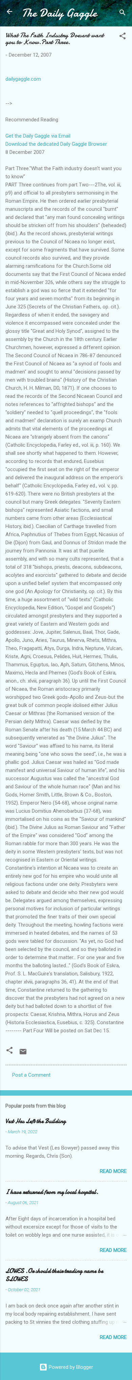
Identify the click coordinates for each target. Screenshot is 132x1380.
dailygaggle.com (23, 79)
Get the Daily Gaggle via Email (37, 136)
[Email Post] (23, 1054)
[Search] (122, 13)
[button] (122, 37)
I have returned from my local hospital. (51, 1192)
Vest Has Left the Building (35, 1121)
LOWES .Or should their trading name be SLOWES (54, 1275)
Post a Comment (31, 1075)
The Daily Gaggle (59, 13)
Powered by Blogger (70, 1367)
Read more (113, 1171)
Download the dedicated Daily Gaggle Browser (56, 144)
